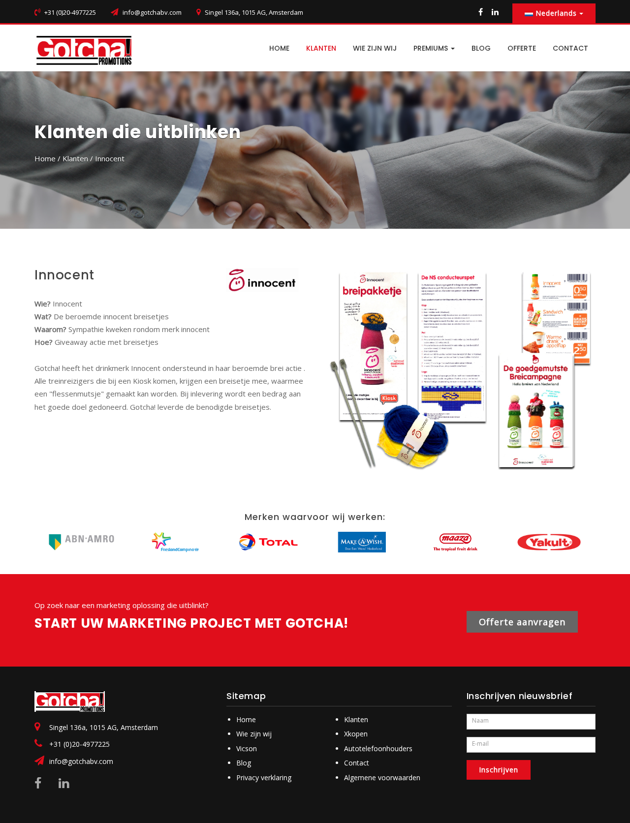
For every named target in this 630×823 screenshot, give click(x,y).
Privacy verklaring (263, 777)
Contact (356, 762)
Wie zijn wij (375, 48)
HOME (279, 48)
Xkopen (356, 733)
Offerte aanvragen (522, 622)
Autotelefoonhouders (378, 748)
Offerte (521, 48)
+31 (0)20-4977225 (79, 744)
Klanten (321, 48)
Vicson (246, 748)
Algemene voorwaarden (382, 777)
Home (45, 158)
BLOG (481, 48)
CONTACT (570, 48)
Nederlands (556, 13)
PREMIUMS (431, 48)
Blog (243, 762)
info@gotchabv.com (152, 12)
